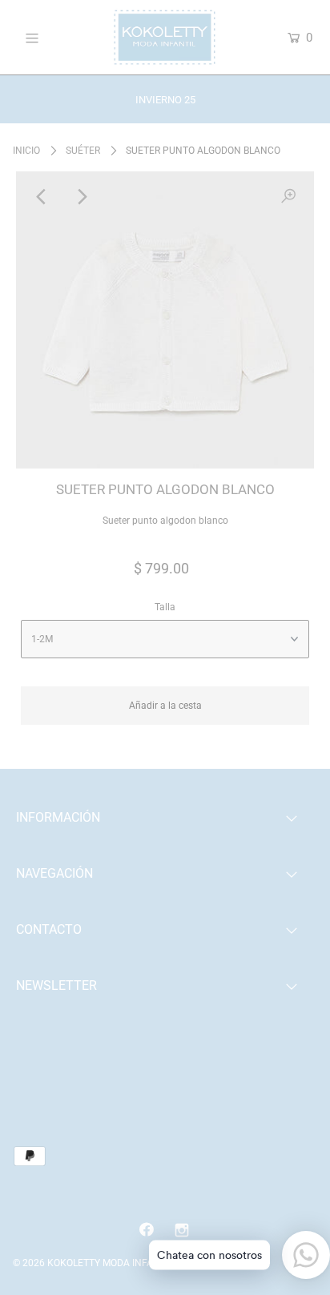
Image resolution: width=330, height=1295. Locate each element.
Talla (165, 607)
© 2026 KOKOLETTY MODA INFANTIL (93, 1263)
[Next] (81, 197)
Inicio (26, 150)
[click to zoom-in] (288, 197)
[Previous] (41, 197)
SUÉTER (83, 150)
